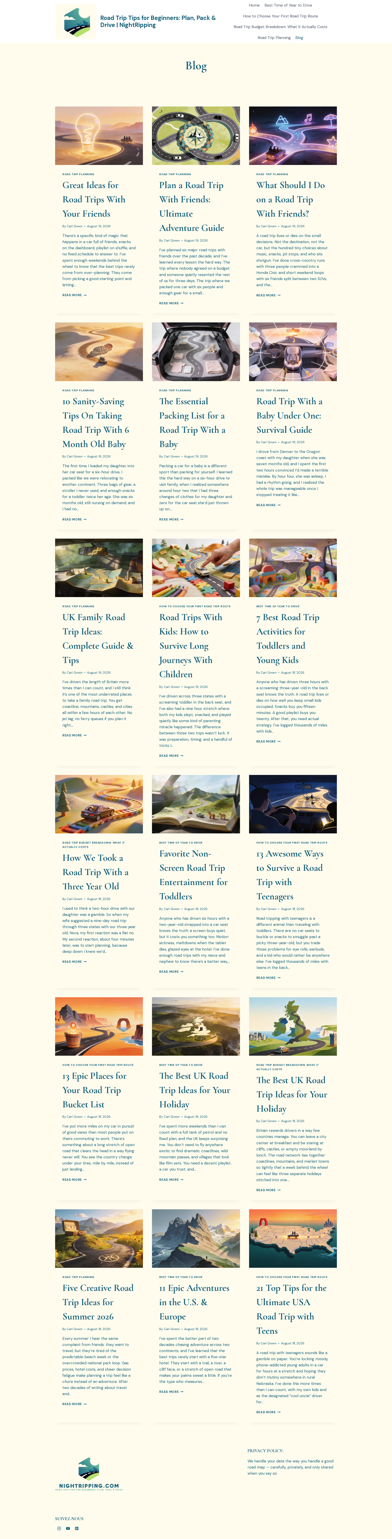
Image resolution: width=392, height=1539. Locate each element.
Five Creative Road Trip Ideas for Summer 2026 (98, 1302)
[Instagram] (59, 1528)
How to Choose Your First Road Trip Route (280, 16)
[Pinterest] (77, 1528)
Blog (299, 37)
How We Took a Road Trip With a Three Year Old (95, 872)
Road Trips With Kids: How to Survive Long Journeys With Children (190, 645)
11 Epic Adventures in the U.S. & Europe (194, 1302)
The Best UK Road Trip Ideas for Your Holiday (194, 1090)
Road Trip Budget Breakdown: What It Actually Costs (280, 26)
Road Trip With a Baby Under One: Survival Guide (289, 415)
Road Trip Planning (274, 37)
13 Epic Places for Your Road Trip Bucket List (94, 1090)
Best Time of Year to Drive (288, 5)
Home (254, 5)
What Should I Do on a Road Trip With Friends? (290, 199)
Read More (74, 295)
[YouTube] (68, 1528)
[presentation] (99, 135)
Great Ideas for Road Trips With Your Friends (93, 199)
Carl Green (75, 226)
